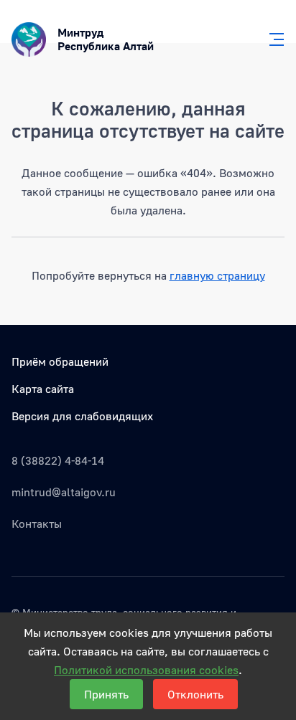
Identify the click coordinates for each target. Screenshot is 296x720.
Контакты (36, 523)
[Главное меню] (272, 39)
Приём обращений (59, 361)
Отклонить (195, 694)
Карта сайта (42, 389)
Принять (106, 694)
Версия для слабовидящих (82, 416)
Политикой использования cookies (146, 670)
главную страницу (217, 275)
